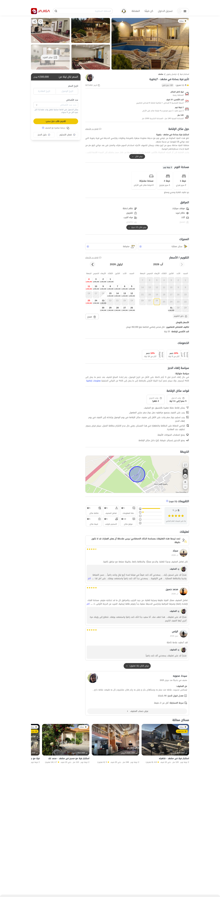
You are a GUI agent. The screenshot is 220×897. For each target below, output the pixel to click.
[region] (137, 474)
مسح (89, 317)
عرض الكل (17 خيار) (138, 227)
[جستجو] (56, 11)
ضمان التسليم (66, 135)
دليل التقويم (179, 316)
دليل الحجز (42, 135)
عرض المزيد (48, 57)
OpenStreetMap (181, 492)
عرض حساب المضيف (139, 711)
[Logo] (34, 11)
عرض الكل (139, 156)
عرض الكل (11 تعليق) (139, 666)
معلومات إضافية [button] (93, 381)
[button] (165, 11)
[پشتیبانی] (123, 11)
